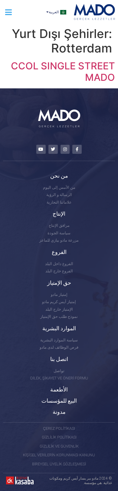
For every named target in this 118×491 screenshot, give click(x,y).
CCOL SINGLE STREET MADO (63, 71)
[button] (8, 12)
